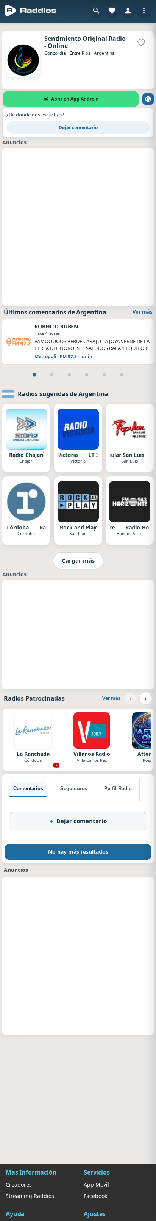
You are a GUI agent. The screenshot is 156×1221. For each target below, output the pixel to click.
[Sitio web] (148, 99)
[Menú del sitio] (143, 10)
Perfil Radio (118, 788)
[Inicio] (31, 11)
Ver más (142, 311)
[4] (86, 375)
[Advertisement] (78, 226)
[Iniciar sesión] (128, 10)
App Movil (96, 1184)
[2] (52, 375)
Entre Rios (79, 53)
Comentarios (28, 788)
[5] (104, 375)
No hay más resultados (78, 851)
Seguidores (73, 788)
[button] (96, 10)
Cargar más (78, 560)
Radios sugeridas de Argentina (63, 394)
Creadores (19, 1184)
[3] (69, 375)
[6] (121, 375)
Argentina (104, 53)
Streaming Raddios (30, 1195)
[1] (34, 375)
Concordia (55, 53)
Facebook (95, 1195)
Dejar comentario (78, 127)
